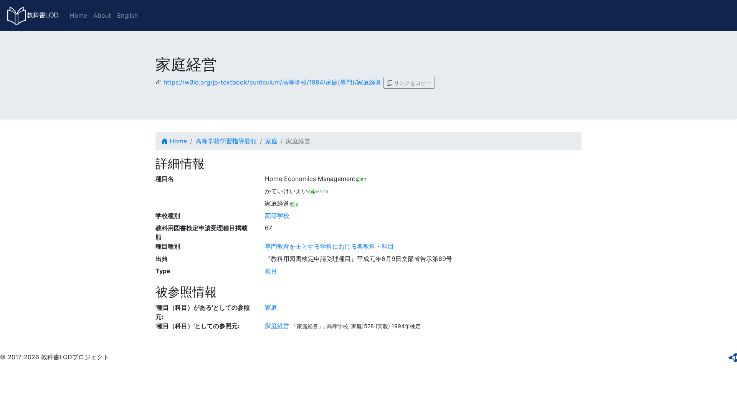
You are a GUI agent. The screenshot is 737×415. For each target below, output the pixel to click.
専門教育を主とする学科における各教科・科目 (329, 246)
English (127, 15)
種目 (271, 271)
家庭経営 (277, 326)
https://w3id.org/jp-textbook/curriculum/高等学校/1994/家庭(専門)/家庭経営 (273, 82)
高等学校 (277, 215)
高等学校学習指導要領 (226, 141)
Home (78, 15)
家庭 (271, 141)
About (102, 15)
